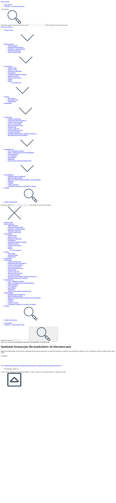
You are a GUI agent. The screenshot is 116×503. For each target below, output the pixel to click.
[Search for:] (14, 23)
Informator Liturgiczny (14, 230)
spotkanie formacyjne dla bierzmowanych (49, 365)
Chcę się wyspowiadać (14, 266)
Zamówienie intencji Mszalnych (17, 263)
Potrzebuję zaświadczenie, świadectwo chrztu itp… (22, 276)
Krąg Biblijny (12, 288)
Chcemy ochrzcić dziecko (15, 265)
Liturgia (6, 252)
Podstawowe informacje (15, 238)
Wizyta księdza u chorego (15, 273)
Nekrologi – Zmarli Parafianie (16, 229)
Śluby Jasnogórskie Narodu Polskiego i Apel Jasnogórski (24, 297)
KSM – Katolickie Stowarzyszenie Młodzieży (21, 283)
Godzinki (10, 301)
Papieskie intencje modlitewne (16, 294)
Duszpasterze (12, 240)
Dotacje (10, 248)
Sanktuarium (8, 258)
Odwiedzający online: (10, 369)
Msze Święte (11, 253)
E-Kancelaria (8, 260)
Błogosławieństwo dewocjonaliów (18, 278)
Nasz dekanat (8, 4)
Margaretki (11, 289)
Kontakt (6, 306)
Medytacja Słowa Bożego (15, 296)
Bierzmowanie (12, 270)
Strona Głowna (8, 222)
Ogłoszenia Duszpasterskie (15, 227)
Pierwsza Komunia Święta (15, 268)
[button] (58, 359)
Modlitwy (11, 299)
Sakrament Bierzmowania (11, 365)
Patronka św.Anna (13, 243)
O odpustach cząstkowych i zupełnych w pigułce (22, 304)
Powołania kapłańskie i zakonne (17, 242)
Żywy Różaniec (12, 286)
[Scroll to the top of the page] (14, 386)
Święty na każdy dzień (14, 232)
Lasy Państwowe (16, 250)
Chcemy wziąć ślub (13, 271)
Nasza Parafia (8, 234)
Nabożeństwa (12, 257)
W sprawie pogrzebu (14, 275)
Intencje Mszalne (13, 225)
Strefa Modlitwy (9, 293)
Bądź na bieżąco (9, 224)
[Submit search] (43, 334)
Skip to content (5, 1)
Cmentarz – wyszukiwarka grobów (14, 6)
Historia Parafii (12, 235)
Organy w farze (12, 237)
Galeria (10, 247)
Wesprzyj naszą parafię (14, 245)
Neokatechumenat (13, 284)
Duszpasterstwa (8, 279)
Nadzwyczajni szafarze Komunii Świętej (19, 291)
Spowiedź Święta (13, 255)
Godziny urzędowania (14, 261)
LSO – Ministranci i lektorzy (16, 281)
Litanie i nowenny (13, 302)
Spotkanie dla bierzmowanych (28, 365)
